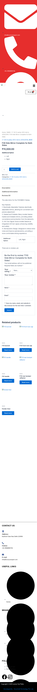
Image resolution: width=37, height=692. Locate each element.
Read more (8, 350)
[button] (34, 86)
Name (6, 287)
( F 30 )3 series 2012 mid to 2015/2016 (15, 140)
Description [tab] (6, 188)
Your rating (7, 270)
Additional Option (8, 152)
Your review (9, 275)
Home (4, 132)
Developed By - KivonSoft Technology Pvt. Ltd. (19, 689)
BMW (8, 132)
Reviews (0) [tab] (6, 195)
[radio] (20, 156)
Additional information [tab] (10, 192)
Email (6, 295)
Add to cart (15, 169)
